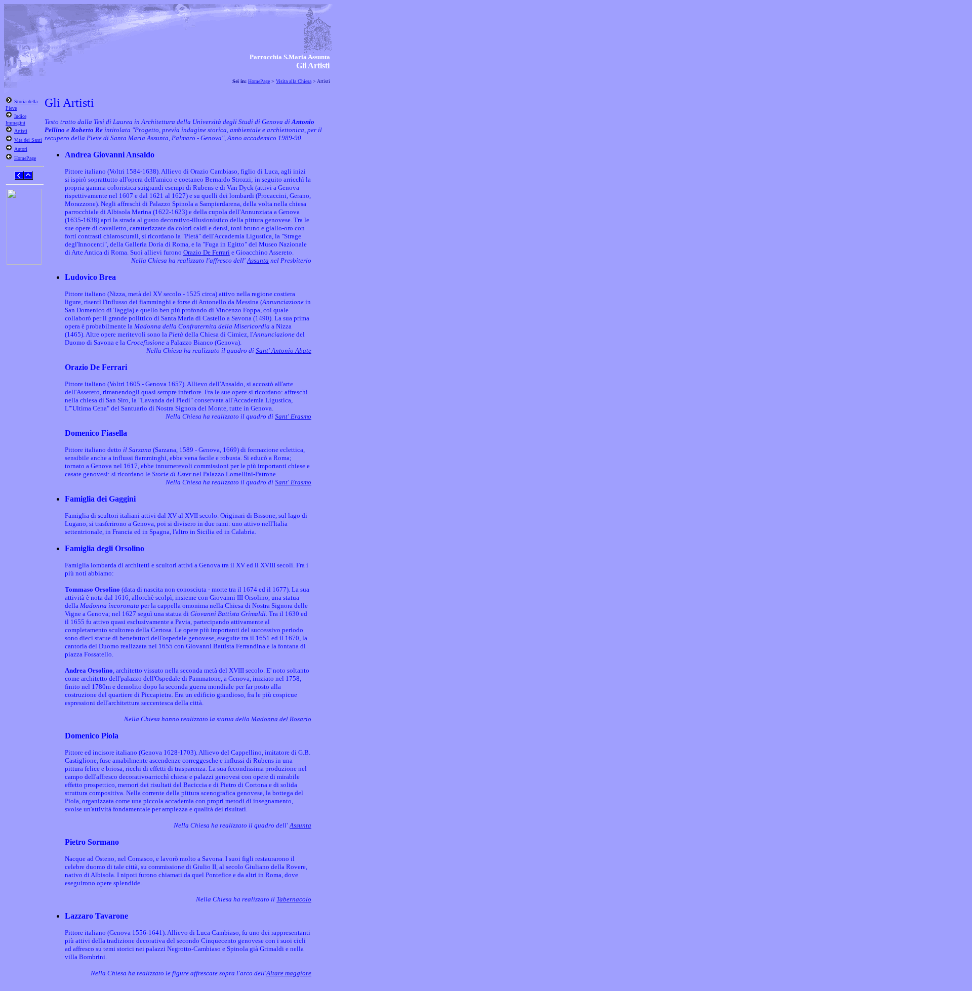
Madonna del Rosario (281, 719)
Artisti (20, 131)
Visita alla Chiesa (293, 81)
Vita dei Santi (28, 140)
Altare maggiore (288, 973)
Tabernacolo (293, 899)
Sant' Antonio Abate (283, 350)
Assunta (258, 260)
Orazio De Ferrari (206, 252)
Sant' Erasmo (293, 416)
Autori (20, 149)
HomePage (259, 81)
